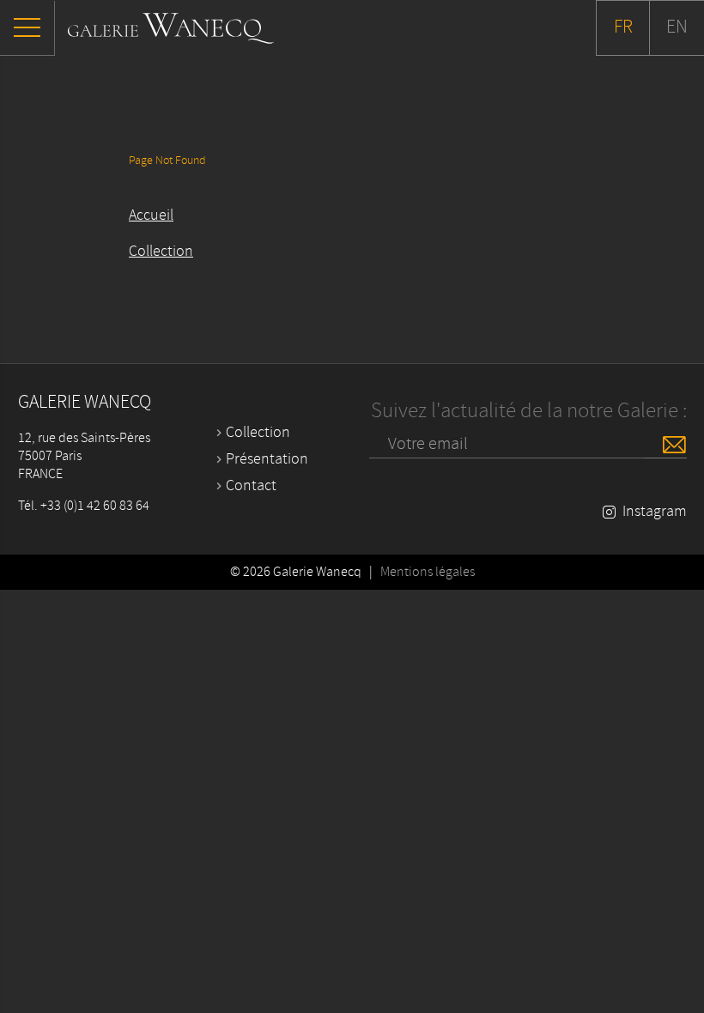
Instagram (654, 511)
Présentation (267, 459)
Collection (161, 251)
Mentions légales (427, 572)
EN (677, 27)
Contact (251, 486)
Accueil (151, 215)
